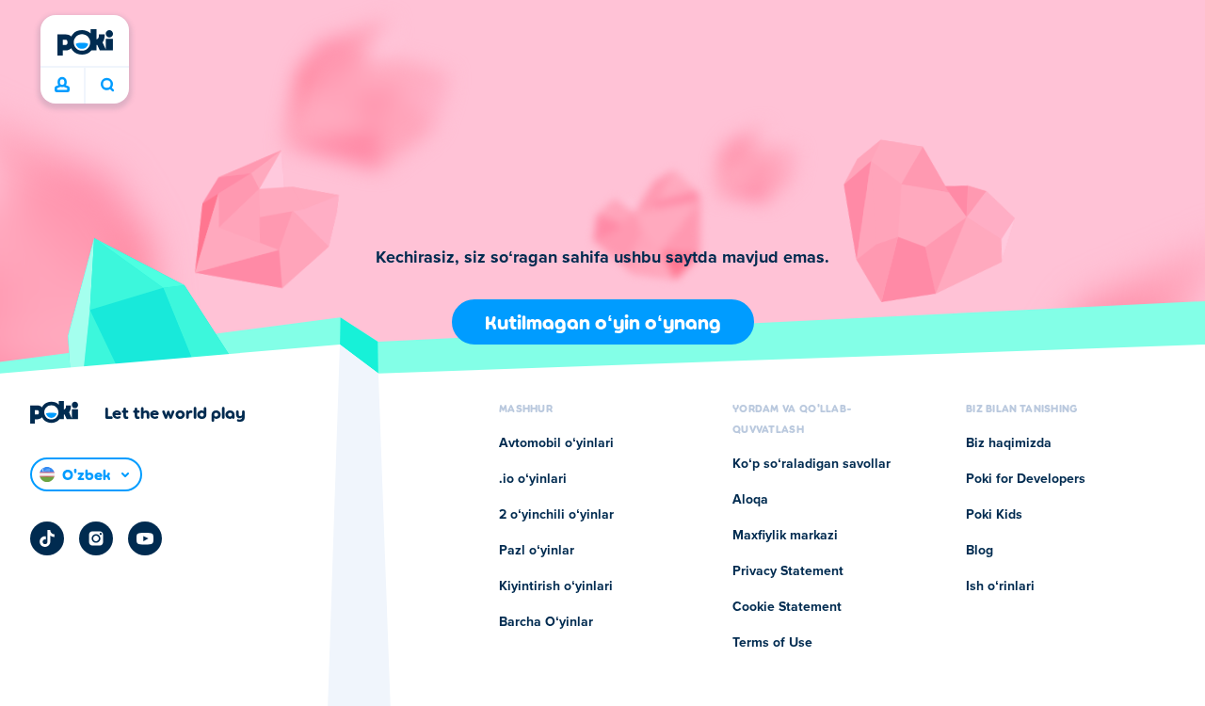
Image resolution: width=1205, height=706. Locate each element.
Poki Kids (994, 514)
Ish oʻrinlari (1000, 586)
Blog (979, 550)
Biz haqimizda (1009, 443)
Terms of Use (772, 643)
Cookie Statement (787, 607)
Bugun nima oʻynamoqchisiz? (107, 86)
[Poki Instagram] (96, 538)
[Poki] (84, 42)
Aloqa (750, 499)
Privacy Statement (788, 571)
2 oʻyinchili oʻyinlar (556, 514)
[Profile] (62, 86)
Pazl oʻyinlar (536, 550)
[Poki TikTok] (47, 538)
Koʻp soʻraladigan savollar (811, 464)
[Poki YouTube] (145, 538)
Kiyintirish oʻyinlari (556, 586)
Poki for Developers (1025, 479)
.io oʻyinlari (533, 479)
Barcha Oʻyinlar (546, 622)
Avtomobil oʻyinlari (556, 443)
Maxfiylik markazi (785, 535)
